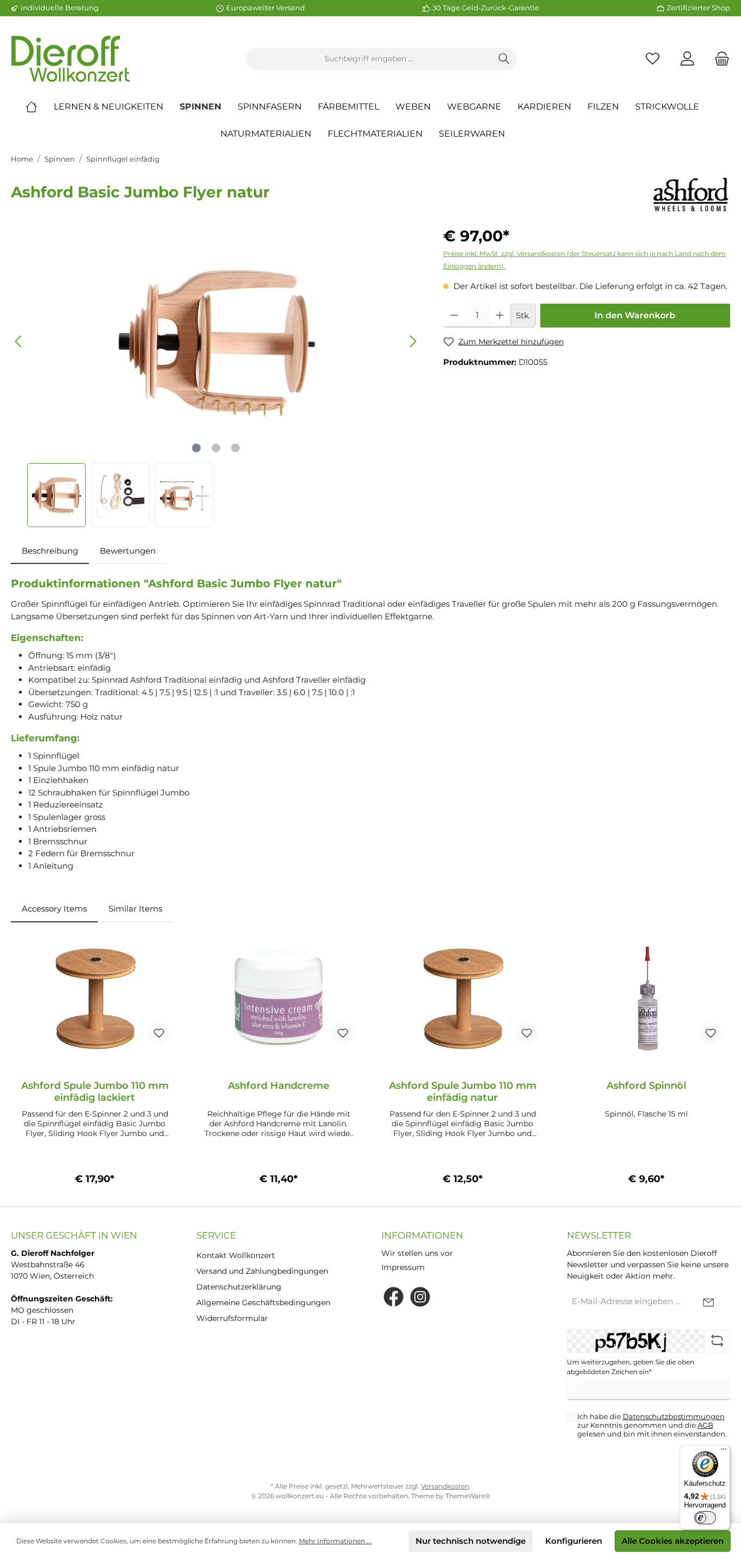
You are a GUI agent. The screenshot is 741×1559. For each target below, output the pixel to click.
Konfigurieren (573, 1541)
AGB (705, 1425)
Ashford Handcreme (278, 1086)
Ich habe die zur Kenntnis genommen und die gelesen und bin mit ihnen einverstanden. (652, 1425)
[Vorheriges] (19, 341)
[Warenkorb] (718, 59)
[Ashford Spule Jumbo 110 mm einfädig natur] (462, 998)
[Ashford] (690, 194)
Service (216, 1235)
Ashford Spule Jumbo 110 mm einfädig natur (462, 1092)
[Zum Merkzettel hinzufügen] (159, 1033)
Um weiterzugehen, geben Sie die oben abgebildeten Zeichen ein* (630, 1367)
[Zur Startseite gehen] (70, 58)
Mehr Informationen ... (335, 1541)
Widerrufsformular (232, 1318)
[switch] (705, 1517)
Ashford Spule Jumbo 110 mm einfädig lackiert (95, 1092)
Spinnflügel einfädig (122, 159)
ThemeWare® (467, 1496)
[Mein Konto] (687, 59)
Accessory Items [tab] (54, 908)
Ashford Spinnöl (646, 1086)
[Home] (39, 106)
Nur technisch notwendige (471, 1541)
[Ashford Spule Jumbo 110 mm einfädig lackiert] (95, 998)
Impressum (403, 1267)
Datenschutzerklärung (239, 1287)
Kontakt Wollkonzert (235, 1255)
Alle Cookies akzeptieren (673, 1541)
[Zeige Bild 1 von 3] (196, 448)
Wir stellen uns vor (417, 1253)
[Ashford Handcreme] (278, 998)
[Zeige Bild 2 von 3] (216, 448)
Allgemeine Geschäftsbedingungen (263, 1302)
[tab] (50, 551)
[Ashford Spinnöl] (646, 998)
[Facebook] (393, 1297)
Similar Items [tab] (135, 908)
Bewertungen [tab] (128, 551)
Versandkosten (445, 1486)
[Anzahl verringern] (454, 316)
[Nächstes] (413, 341)
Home (22, 159)
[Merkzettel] (652, 59)
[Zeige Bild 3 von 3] (235, 448)
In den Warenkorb (635, 315)
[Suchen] (504, 59)
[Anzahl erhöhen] (500, 316)
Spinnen (59, 159)
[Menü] (723, 1451)
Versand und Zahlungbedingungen (262, 1271)
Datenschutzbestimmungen (674, 1416)
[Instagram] (420, 1297)
